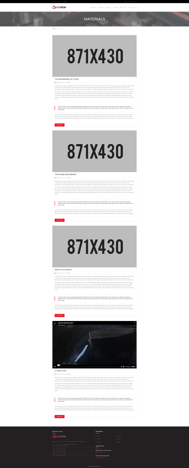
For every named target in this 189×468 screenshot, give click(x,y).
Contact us (123, 7)
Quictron (99, 466)
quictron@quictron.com (61, 455)
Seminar (115, 7)
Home (53, 28)
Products (101, 7)
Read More (59, 124)
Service (108, 7)
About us (93, 7)
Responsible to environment (103, 450)
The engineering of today (102, 455)
